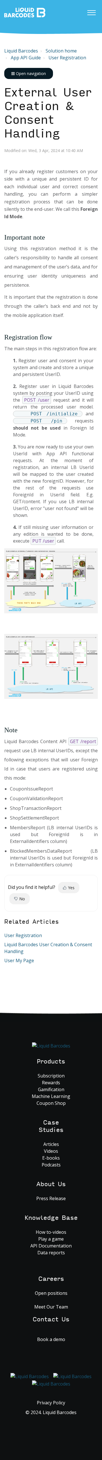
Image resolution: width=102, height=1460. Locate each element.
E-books (51, 1158)
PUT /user (43, 541)
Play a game (51, 1239)
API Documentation (51, 1246)
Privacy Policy (51, 1403)
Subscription (51, 1076)
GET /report (83, 741)
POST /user (37, 400)
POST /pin (47, 421)
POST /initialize (54, 413)
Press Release (51, 1198)
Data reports (51, 1252)
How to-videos (51, 1232)
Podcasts (51, 1165)
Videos (51, 1151)
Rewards (51, 1082)
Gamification (51, 1089)
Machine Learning (51, 1096)
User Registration (67, 57)
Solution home (61, 51)
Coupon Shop (51, 1103)
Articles (51, 1144)
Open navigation (30, 73)
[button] (91, 11)
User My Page (19, 960)
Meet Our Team (51, 1307)
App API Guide (26, 57)
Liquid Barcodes (21, 51)
